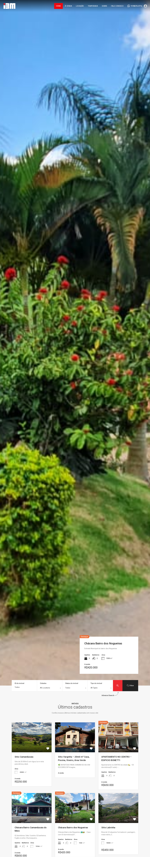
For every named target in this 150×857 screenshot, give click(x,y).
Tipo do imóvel (96, 683)
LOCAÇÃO (80, 6)
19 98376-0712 (136, 6)
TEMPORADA (93, 6)
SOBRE (104, 6)
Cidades (43, 683)
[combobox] (49, 688)
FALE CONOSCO (117, 6)
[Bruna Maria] (9, 9)
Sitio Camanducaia (24, 756)
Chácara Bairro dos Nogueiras (103, 643)
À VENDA (68, 6)
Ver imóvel (31, 746)
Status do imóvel (71, 683)
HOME (58, 6)
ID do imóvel (19, 683)
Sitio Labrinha (108, 827)
